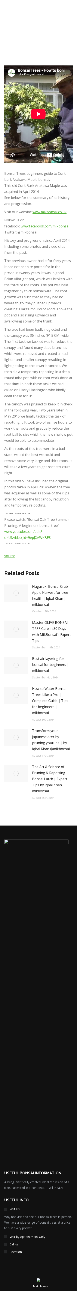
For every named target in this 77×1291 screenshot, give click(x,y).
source (9, 555)
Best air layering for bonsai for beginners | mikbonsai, (50, 664)
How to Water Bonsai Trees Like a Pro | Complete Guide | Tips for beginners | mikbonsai (50, 700)
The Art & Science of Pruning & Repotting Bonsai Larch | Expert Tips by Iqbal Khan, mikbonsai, (49, 778)
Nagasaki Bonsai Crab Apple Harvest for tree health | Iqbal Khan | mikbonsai (50, 595)
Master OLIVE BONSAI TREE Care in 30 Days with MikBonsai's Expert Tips (51, 631)
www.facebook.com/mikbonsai (45, 226)
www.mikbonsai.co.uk (50, 212)
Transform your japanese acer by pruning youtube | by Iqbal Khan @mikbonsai (51, 739)
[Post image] (16, 593)
